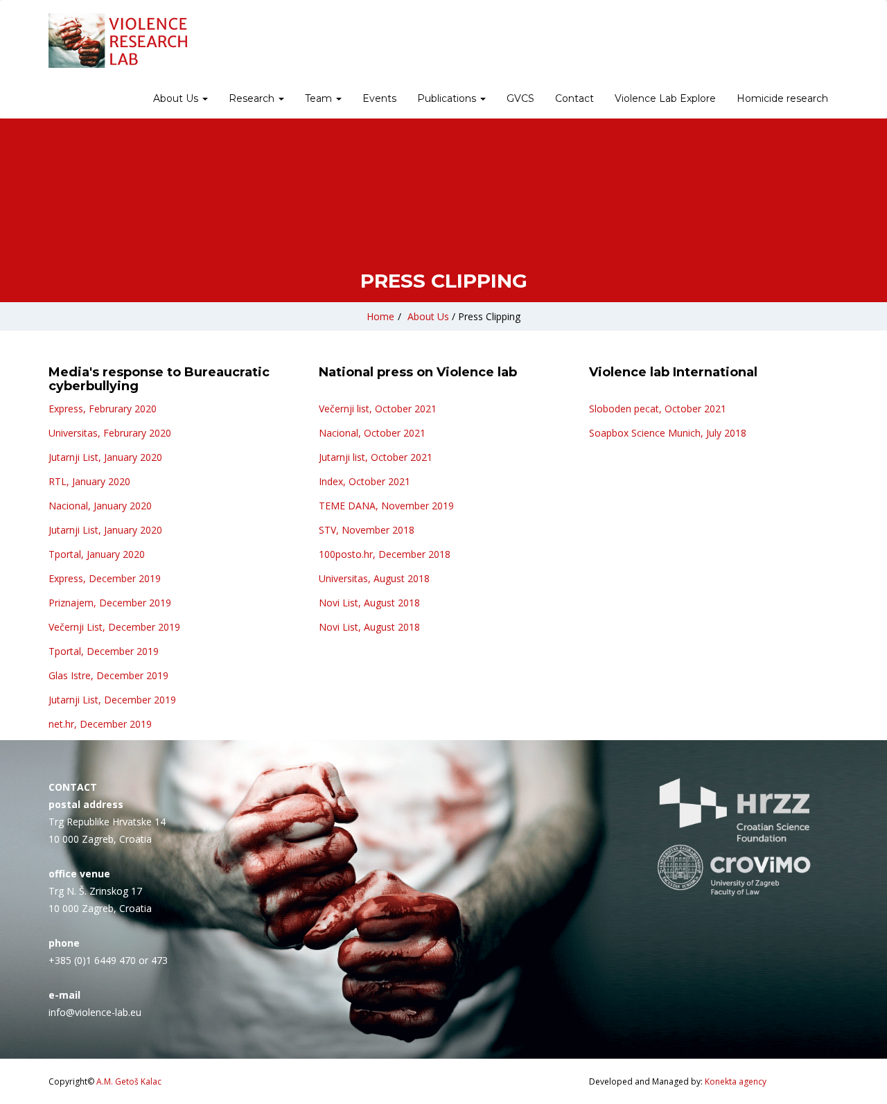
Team (320, 98)
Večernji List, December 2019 (114, 626)
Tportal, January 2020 (97, 554)
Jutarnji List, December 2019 (112, 699)
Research (253, 98)
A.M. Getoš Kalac (128, 1081)
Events (379, 98)
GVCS (520, 98)
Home (380, 316)
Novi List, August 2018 (369, 602)
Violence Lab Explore (665, 98)
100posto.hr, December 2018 (384, 554)
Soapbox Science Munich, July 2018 (667, 432)
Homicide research (782, 98)
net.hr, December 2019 (100, 723)
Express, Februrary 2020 (103, 408)
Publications (448, 98)
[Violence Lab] (117, 40)
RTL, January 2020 (89, 481)
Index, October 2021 (364, 481)
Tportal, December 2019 (104, 651)
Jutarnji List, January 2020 (105, 457)
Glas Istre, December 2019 (108, 675)
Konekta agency (735, 1081)
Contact (574, 98)
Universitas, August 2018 (374, 578)
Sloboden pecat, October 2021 (657, 408)
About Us (177, 98)
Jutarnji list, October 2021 (375, 457)
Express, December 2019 (105, 578)
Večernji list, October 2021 (378, 408)
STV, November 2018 (366, 529)
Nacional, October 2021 (372, 432)
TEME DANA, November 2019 (386, 505)
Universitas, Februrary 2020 (110, 432)
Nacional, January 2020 (100, 505)
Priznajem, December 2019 (110, 602)
